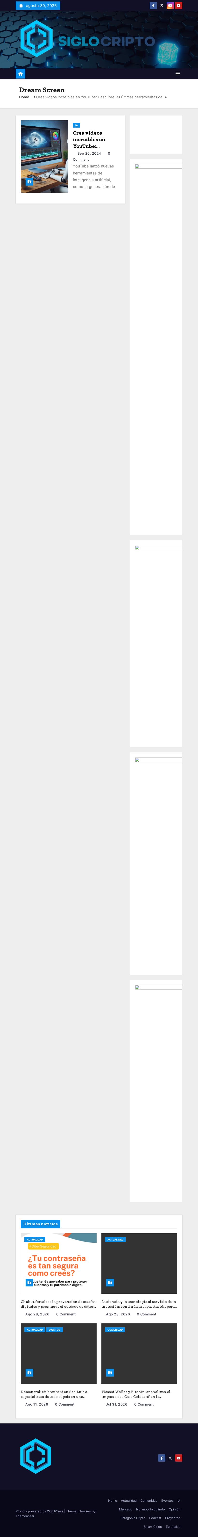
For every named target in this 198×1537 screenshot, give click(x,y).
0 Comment (66, 1314)
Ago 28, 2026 (37, 1314)
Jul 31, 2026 (117, 1404)
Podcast (155, 1518)
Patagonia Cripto (132, 1518)
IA (76, 125)
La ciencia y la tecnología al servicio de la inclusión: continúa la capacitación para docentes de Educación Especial (138, 1306)
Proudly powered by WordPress (40, 1511)
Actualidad (35, 1239)
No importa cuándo (150, 1509)
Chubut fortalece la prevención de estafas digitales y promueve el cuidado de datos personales (58, 1306)
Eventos (54, 1329)
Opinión (174, 1509)
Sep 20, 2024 (90, 153)
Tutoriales (173, 1527)
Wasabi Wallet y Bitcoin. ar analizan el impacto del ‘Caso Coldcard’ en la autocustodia (135, 1396)
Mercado (125, 1509)
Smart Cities (153, 1527)
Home (24, 97)
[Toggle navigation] (177, 73)
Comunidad (115, 1329)
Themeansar (25, 1516)
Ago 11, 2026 (37, 1404)
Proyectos (172, 1518)
